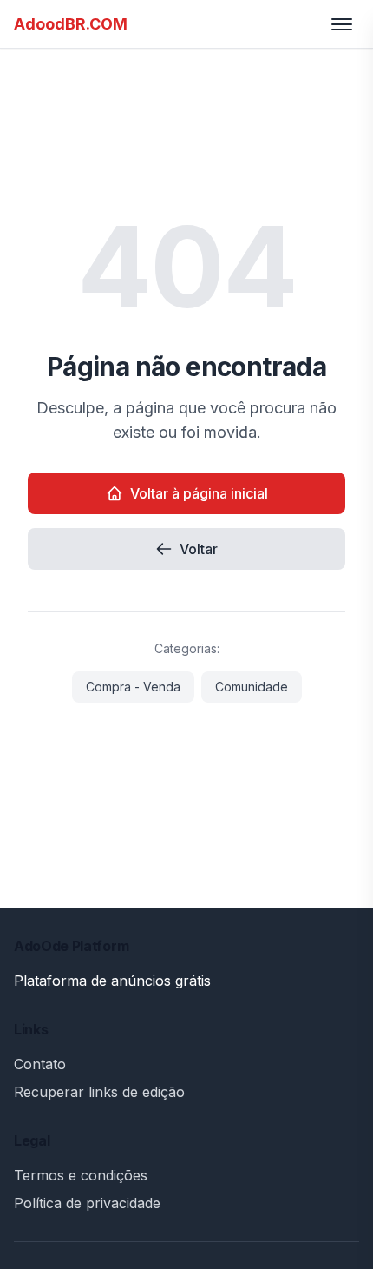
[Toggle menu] (341, 24)
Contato (40, 1064)
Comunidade (251, 686)
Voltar (199, 549)
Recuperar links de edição (99, 1091)
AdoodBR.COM (71, 24)
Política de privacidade (87, 1203)
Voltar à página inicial (199, 493)
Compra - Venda (133, 686)
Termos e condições (80, 1175)
